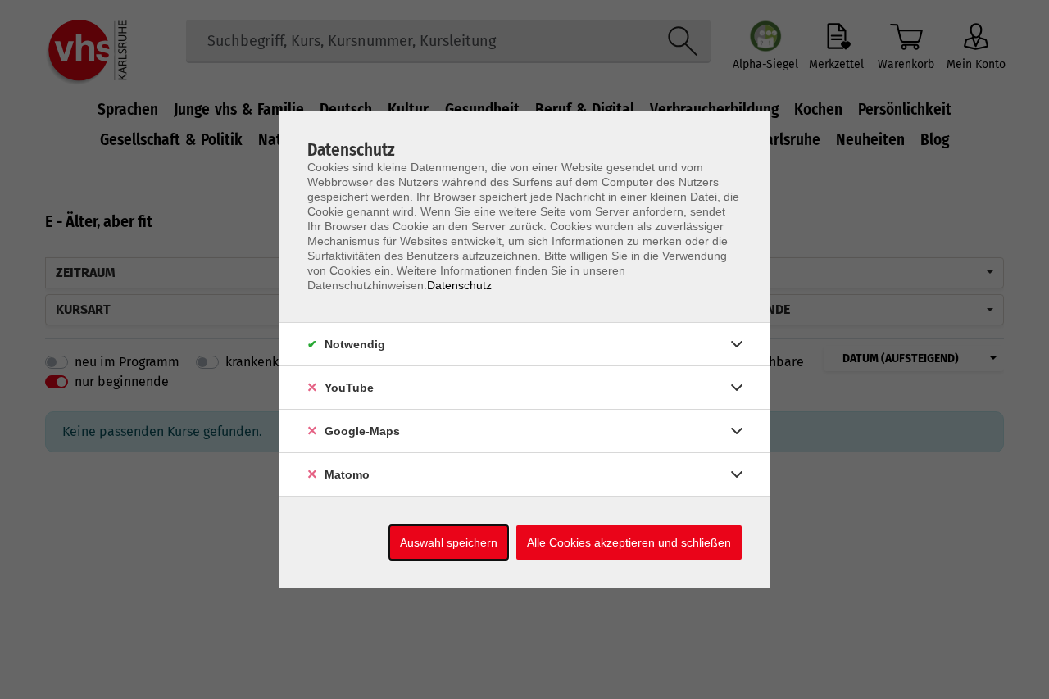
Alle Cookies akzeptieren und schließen (629, 542)
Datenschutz (459, 285)
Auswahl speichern (448, 542)
